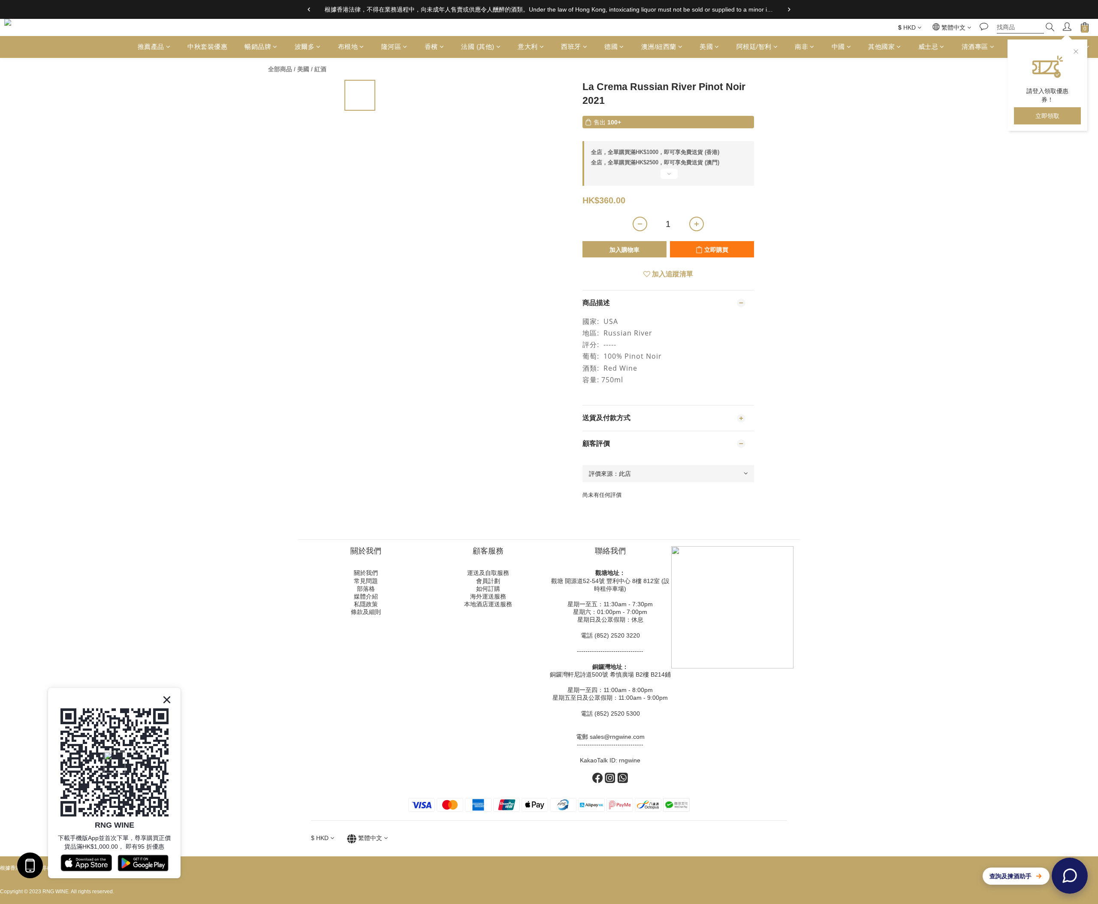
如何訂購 (488, 588)
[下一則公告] (789, 9)
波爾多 (305, 46)
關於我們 (366, 572)
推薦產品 (151, 46)
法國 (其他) (478, 46)
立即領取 (1047, 115)
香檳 (431, 46)
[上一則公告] (309, 9)
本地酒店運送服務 (488, 604)
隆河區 (391, 46)
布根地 (348, 46)
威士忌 (928, 46)
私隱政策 (366, 604)
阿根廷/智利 (754, 46)
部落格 (366, 588)
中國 (838, 46)
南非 (801, 46)
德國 (611, 46)
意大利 (528, 46)
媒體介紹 (366, 596)
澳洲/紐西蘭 (658, 46)
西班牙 (571, 46)
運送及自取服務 (488, 572)
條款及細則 (366, 611)
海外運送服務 (488, 596)
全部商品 (280, 69)
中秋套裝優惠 (207, 46)
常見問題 (366, 580)
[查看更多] (668, 177)
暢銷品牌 (257, 46)
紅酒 (320, 69)
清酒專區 (975, 46)
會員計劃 (488, 580)
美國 (706, 46)
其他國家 (881, 46)
